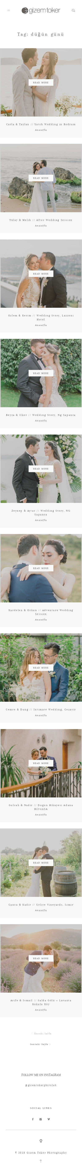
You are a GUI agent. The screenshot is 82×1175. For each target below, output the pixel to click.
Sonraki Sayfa (39, 1044)
